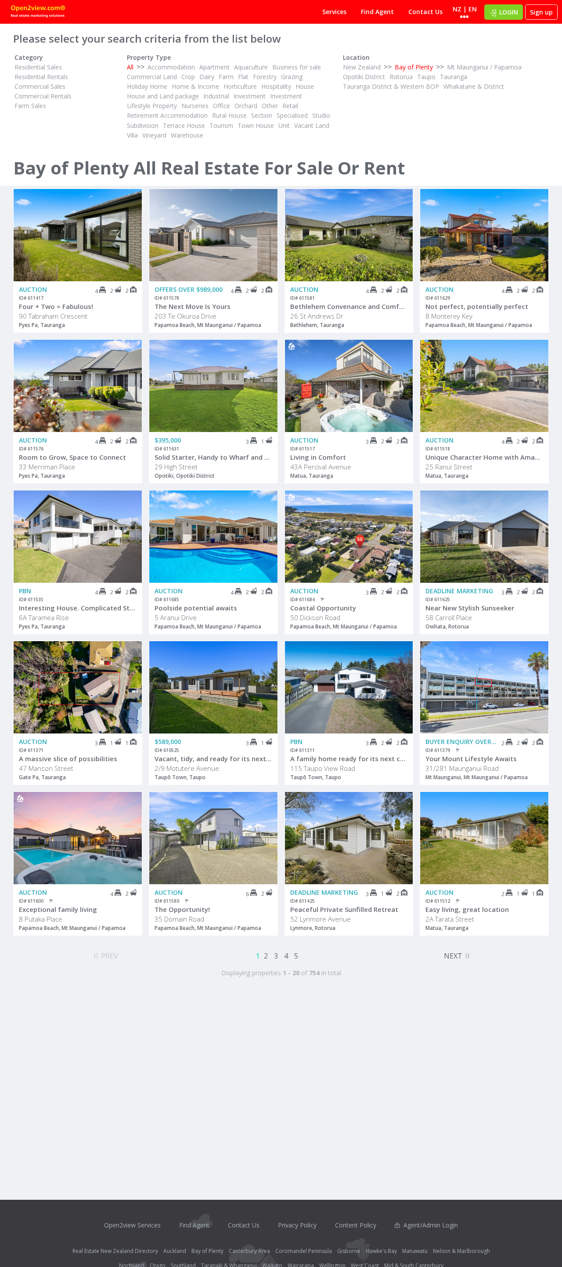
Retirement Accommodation (167, 115)
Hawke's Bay (381, 1251)
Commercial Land (152, 77)
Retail (290, 106)
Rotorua (401, 77)
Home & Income (195, 86)
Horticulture (240, 86)
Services (334, 11)
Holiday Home (147, 86)
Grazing (292, 77)
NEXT (453, 956)
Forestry (265, 77)
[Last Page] (467, 954)
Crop (188, 77)
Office (221, 106)
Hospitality (276, 86)
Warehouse (187, 135)
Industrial (216, 96)
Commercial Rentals (43, 96)
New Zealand (362, 67)
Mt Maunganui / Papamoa (484, 67)
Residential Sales (38, 67)
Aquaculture (251, 67)
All (130, 67)
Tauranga (453, 77)
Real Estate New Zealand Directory (115, 1251)
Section (261, 115)
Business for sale (296, 67)
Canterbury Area (249, 1251)
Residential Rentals (41, 77)
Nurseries (195, 106)
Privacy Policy (297, 1225)
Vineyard (154, 135)
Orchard (245, 106)
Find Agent (377, 11)
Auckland (174, 1251)
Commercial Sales (39, 86)
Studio (321, 115)
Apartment (214, 67)
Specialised (292, 115)
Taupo (426, 77)
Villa (132, 135)
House (304, 86)
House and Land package (163, 96)
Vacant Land (311, 125)
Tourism (221, 125)
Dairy (206, 77)
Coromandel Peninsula (303, 1251)
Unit (284, 125)
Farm (226, 77)
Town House (256, 125)
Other (270, 106)
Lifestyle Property (152, 106)
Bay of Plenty (414, 67)
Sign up (541, 12)
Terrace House (184, 125)
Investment (250, 96)
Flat (243, 77)
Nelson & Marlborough (461, 1251)
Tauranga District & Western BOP (391, 86)
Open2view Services (132, 1225)
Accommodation (171, 67)
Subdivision (143, 125)
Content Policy (355, 1225)
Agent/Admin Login (430, 1225)
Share (129, 224)
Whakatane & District (473, 86)
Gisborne (348, 1251)
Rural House (229, 115)
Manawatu (415, 1251)
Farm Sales (30, 106)
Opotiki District (364, 77)
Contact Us (425, 11)
